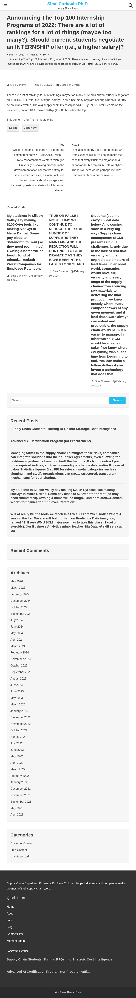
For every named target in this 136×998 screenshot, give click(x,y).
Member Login (16, 940)
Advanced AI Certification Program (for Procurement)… (52, 441)
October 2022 (18, 730)
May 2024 (16, 633)
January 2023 (19, 710)
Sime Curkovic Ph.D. (68, 3)
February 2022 (19, 775)
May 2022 (16, 756)
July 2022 (16, 743)
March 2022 (17, 769)
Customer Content (70, 84)
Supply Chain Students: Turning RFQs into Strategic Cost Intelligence (63, 429)
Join (9, 920)
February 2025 (19, 594)
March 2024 (17, 646)
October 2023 (18, 665)
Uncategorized (19, 856)
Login (13, 127)
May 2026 (16, 581)
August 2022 (18, 736)
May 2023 (16, 697)
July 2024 (16, 620)
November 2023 (20, 659)
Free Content (18, 849)
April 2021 (16, 814)
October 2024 (18, 607)
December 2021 (20, 788)
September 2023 (20, 672)
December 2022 (20, 717)
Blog (10, 927)
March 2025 (17, 587)
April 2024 (16, 639)
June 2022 (17, 749)
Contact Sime (15, 933)
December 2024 (20, 600)
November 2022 (20, 723)
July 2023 (16, 684)
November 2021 (20, 795)
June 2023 (17, 691)
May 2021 (16, 808)
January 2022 (19, 782)
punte (78, 992)
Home (10, 906)
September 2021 (20, 801)
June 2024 (17, 626)
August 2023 (18, 678)
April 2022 (16, 762)
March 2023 (17, 704)
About (10, 913)
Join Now (30, 127)
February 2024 (19, 652)
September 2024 (20, 613)
